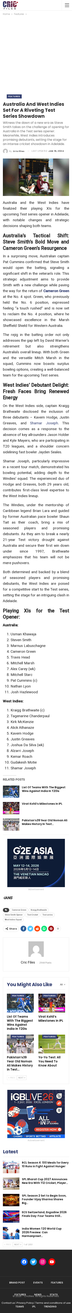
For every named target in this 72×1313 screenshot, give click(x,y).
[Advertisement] (36, 54)
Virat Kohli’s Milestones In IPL (42, 804)
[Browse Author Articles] (36, 949)
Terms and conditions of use (53, 1303)
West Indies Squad (13, 920)
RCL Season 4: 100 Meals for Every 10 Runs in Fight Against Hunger (45, 1164)
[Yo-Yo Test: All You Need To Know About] (51, 1044)
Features (14, 96)
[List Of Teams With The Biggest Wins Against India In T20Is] (11, 792)
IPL (34, 1306)
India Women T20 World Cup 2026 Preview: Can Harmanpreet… (42, 1232)
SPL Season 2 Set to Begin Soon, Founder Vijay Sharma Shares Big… (44, 1199)
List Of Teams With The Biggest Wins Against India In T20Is (43, 789)
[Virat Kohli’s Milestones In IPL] (11, 808)
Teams (19, 1306)
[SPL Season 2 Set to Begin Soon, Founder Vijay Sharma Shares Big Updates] (11, 1200)
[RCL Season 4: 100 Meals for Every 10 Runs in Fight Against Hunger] (11, 1167)
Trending (50, 1306)
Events (38, 1282)
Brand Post (17, 1282)
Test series (47, 915)
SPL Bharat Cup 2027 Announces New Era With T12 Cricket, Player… (45, 1181)
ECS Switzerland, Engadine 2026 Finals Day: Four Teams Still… (44, 1214)
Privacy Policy (25, 1303)
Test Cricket (32, 915)
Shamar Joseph (44, 423)
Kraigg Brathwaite (39, 910)
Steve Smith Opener (14, 915)
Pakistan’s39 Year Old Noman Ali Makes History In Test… (44, 822)
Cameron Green (56, 291)
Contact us (8, 1303)
